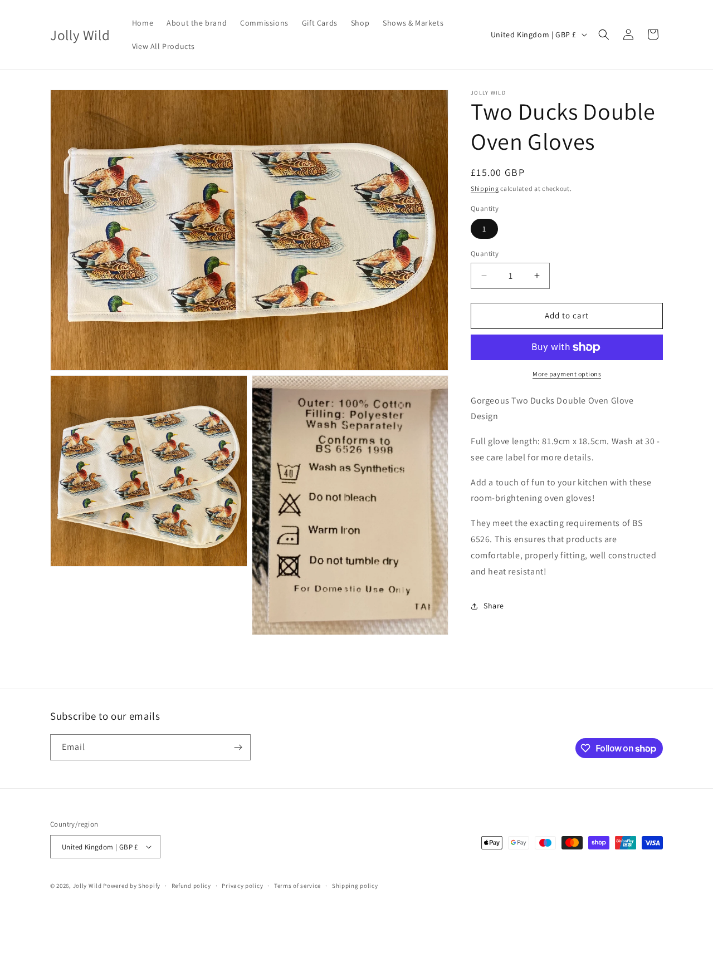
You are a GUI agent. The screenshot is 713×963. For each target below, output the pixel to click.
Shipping (485, 188)
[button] (604, 34)
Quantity (485, 253)
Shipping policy (355, 886)
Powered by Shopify (131, 886)
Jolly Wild (87, 886)
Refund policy (191, 886)
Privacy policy (242, 886)
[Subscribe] (238, 747)
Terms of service (297, 886)
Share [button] (494, 606)
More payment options (567, 374)
